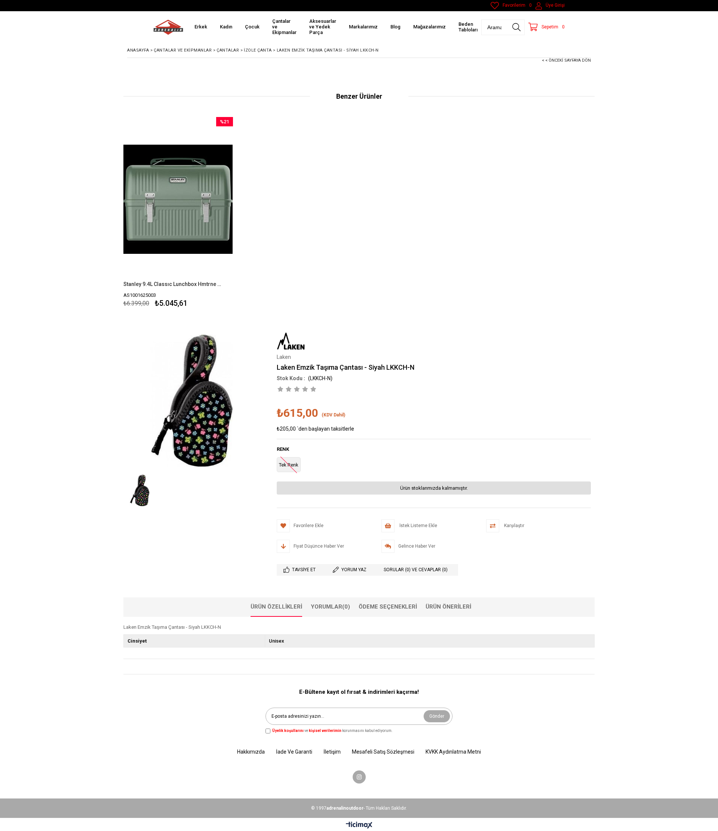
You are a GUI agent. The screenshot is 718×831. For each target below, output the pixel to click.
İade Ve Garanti (294, 752)
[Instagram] (359, 777)
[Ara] (516, 27)
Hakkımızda (251, 752)
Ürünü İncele (204, 213)
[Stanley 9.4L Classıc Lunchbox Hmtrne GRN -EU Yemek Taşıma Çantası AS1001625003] (178, 199)
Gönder (436, 716)
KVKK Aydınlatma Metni (453, 752)
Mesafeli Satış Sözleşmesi (383, 752)
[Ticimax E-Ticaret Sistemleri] (359, 825)
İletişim (332, 752)
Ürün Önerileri (448, 606)
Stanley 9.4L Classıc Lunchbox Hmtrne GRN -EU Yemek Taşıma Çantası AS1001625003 (173, 284)
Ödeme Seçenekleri (388, 606)
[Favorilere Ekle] (178, 213)
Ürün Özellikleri (276, 606)
